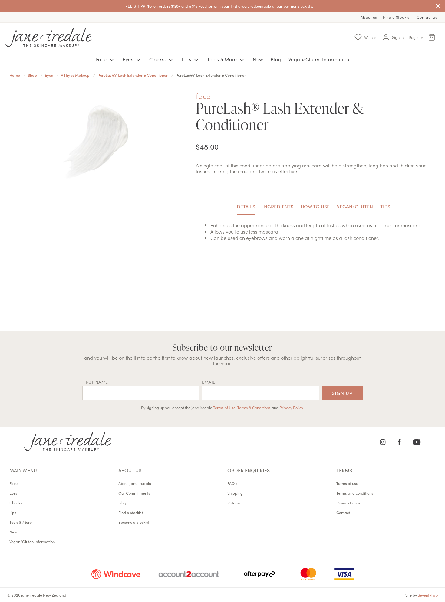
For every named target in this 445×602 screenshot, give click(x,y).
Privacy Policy (291, 407)
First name (95, 382)
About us (369, 17)
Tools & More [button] (223, 59)
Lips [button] (187, 59)
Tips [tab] (385, 206)
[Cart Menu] (431, 37)
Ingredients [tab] (277, 206)
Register (416, 37)
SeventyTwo (428, 594)
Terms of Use (224, 407)
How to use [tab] (315, 206)
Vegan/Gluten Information (318, 59)
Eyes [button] (129, 59)
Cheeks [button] (158, 59)
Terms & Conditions (254, 407)
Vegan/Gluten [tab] (355, 206)
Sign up (342, 392)
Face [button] (102, 59)
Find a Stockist (397, 17)
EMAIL (208, 382)
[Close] (438, 6)
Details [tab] (246, 206)
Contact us (427, 17)
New (258, 59)
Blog (276, 59)
